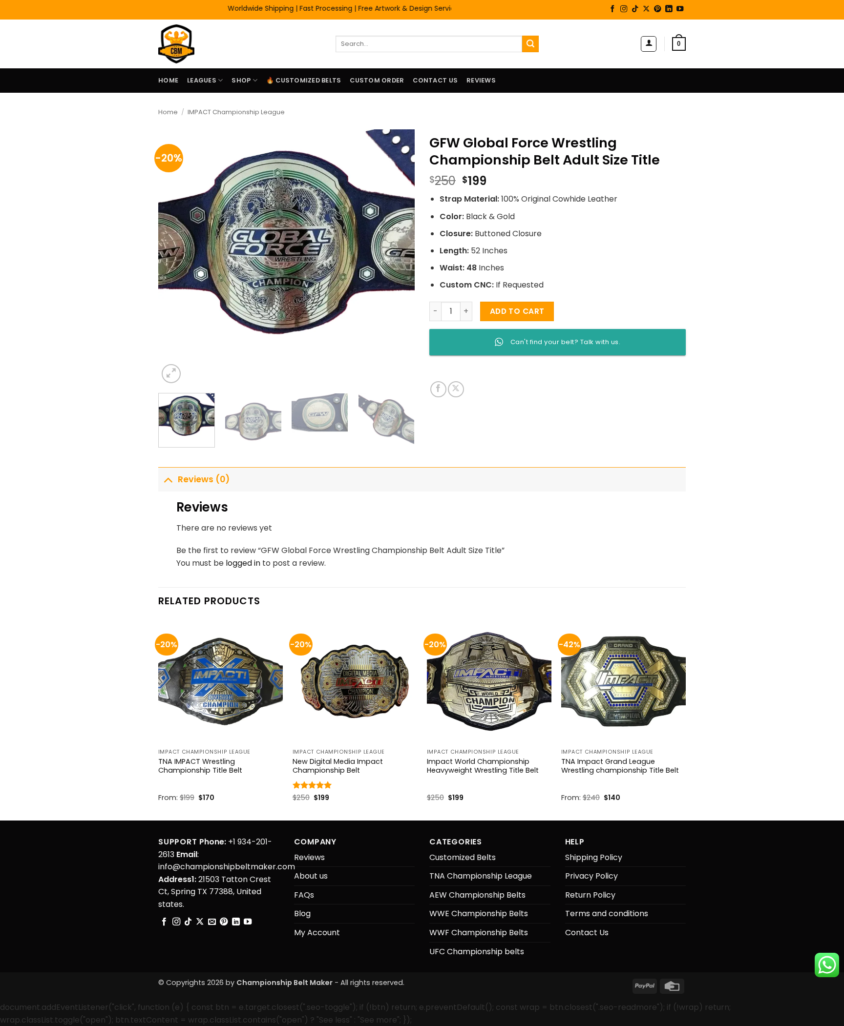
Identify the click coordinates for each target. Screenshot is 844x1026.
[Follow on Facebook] (612, 9)
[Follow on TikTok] (635, 9)
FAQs (304, 895)
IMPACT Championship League (236, 112)
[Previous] (176, 257)
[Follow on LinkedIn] (668, 9)
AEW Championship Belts (477, 895)
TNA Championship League (480, 876)
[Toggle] (167, 479)
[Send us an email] (212, 922)
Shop (241, 80)
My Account (317, 932)
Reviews (481, 80)
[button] (648, 44)
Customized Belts (462, 857)
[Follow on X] (646, 9)
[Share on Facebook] (438, 389)
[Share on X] (456, 389)
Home (168, 80)
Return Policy (590, 895)
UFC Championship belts (476, 951)
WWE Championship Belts (478, 913)
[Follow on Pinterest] (657, 9)
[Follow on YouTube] (679, 9)
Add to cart (517, 311)
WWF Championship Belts (478, 932)
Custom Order (377, 80)
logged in (243, 563)
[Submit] (530, 44)
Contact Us (435, 80)
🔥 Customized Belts (303, 80)
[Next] (397, 257)
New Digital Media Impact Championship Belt (338, 766)
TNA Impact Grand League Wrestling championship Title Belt (620, 766)
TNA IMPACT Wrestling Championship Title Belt (200, 766)
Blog (302, 913)
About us (311, 876)
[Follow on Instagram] (623, 9)
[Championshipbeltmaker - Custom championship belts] (188, 44)
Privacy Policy (591, 876)
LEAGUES (201, 80)
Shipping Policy (593, 857)
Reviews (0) (204, 479)
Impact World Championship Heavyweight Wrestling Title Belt (483, 766)
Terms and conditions (606, 913)
